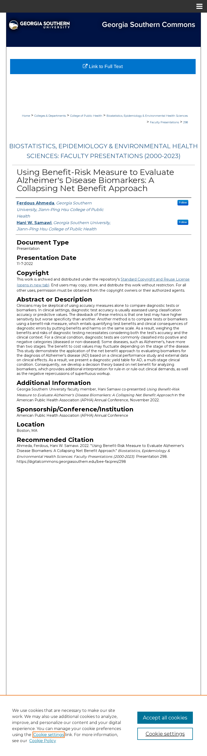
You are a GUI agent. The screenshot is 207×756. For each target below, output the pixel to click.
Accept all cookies (165, 718)
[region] (103, 725)
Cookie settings (48, 734)
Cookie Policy (42, 740)
